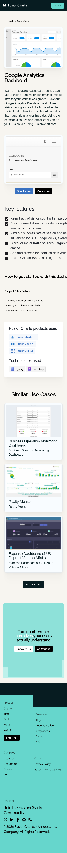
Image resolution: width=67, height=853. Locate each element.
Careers (8, 769)
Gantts (8, 729)
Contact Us (10, 764)
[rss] (30, 820)
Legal (7, 774)
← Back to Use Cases (17, 20)
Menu (57, 5)
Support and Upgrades (47, 769)
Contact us (43, 648)
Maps (7, 724)
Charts (8, 708)
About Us (9, 758)
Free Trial (11, 737)
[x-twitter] (5, 820)
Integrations (42, 731)
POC (38, 741)
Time (6, 713)
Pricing (39, 736)
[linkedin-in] (12, 820)
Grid (6, 719)
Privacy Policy (42, 764)
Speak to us (24, 649)
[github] (24, 820)
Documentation (44, 725)
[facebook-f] (18, 820)
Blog (38, 720)
